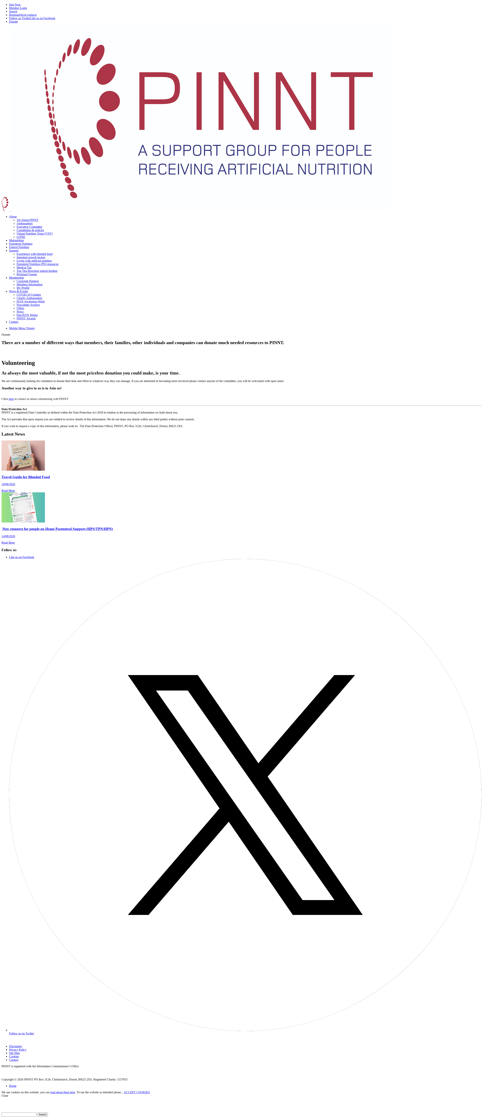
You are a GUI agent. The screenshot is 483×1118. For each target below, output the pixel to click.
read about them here (62, 1092)
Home (12, 1085)
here (11, 399)
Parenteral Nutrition (20, 243)
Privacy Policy (17, 1049)
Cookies (14, 1056)
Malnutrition (16, 240)
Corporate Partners (28, 281)
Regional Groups (27, 274)
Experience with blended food (34, 254)
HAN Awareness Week (31, 301)
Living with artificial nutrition (34, 260)
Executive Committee (29, 226)
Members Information (29, 284)
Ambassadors (25, 223)
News (20, 311)
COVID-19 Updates (29, 294)
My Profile (23, 287)
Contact (13, 321)
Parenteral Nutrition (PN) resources (37, 264)
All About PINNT (27, 220)
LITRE (21, 237)
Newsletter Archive (28, 304)
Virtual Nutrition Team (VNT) (35, 233)
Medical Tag (24, 267)
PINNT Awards (26, 318)
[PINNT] (196, 210)
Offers (20, 308)
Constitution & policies (30, 230)
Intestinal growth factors (31, 257)
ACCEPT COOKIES (137, 1092)
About (13, 216)
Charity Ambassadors (29, 298)
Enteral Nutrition (19, 247)
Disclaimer (15, 1046)
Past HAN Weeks (27, 315)
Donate (13, 21)
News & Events (18, 291)
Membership (16, 277)
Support (13, 250)
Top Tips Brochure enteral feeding (37, 270)
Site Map (14, 1053)
